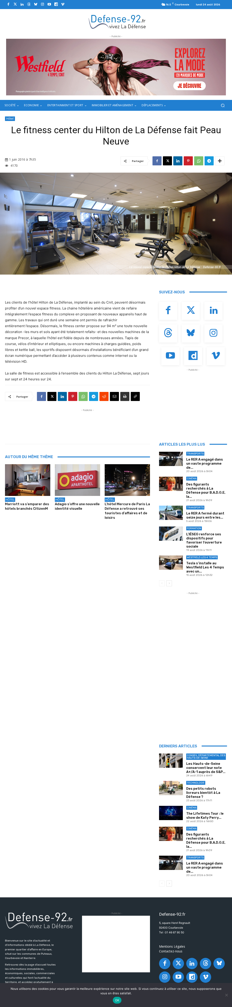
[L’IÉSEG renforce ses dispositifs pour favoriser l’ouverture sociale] (171, 533)
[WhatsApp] (198, 160)
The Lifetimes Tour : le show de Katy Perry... (205, 815)
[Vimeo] (62, 4)
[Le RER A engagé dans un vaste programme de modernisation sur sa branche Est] (171, 459)
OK (117, 1000)
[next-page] (169, 583)
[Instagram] (42, 4)
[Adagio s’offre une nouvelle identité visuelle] (77, 480)
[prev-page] (162, 583)
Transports (195, 453)
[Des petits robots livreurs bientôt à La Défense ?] (171, 788)
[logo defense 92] (117, 21)
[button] (222, 105)
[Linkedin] (22, 4)
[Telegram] (209, 160)
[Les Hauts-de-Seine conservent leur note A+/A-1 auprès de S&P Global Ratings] (171, 760)
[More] (220, 160)
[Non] (226, 995)
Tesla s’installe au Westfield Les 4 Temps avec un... (205, 567)
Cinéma (191, 478)
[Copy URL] (135, 396)
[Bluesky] (35, 4)
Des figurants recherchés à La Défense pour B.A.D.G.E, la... (205, 490)
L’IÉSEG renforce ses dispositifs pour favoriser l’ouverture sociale (204, 540)
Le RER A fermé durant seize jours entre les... (205, 515)
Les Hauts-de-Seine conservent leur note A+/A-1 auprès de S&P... (205, 768)
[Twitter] (15, 4)
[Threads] (28, 4)
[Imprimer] (124, 396)
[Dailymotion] (56, 4)
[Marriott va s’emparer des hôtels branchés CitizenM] (27, 480)
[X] (167, 160)
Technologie (196, 782)
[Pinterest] (188, 160)
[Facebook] (8, 4)
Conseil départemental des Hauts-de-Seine (206, 756)
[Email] (114, 396)
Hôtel (10, 118)
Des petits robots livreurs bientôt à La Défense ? (203, 793)
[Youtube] (49, 4)
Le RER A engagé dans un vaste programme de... (204, 463)
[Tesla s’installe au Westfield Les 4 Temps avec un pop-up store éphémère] (171, 562)
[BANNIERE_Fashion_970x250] (116, 67)
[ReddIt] (104, 396)
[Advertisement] (87, 423)
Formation (194, 528)
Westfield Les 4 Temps (202, 557)
